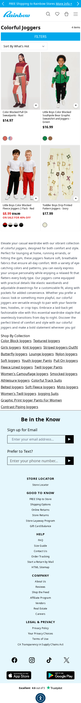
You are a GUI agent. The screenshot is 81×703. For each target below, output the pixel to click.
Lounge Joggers (41, 354)
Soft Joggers (10, 360)
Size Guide (40, 545)
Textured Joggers (46, 340)
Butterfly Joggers (14, 354)
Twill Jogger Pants (48, 367)
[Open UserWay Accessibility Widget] (40, 698)
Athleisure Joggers (15, 380)
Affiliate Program (40, 598)
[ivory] (45, 225)
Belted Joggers (12, 387)
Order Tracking (40, 556)
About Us (40, 581)
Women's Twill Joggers (18, 393)
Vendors (40, 603)
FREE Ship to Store (40, 499)
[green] (45, 138)
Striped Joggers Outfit (60, 347)
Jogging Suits (48, 393)
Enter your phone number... (34, 460)
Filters (40, 36)
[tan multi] (50, 138)
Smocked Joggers (63, 374)
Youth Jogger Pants (37, 360)
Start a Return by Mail (40, 562)
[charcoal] (21, 225)
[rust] (5, 138)
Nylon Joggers (66, 354)
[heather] (10, 225)
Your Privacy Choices (40, 633)
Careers (40, 614)
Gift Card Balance (40, 526)
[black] (16, 225)
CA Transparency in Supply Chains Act (40, 644)
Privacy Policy (40, 628)
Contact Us (40, 551)
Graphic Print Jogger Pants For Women (31, 400)
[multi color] (10, 138)
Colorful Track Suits (46, 380)
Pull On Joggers (66, 360)
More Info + (64, 4)
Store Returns (40, 515)
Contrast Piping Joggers (19, 407)
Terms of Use (40, 639)
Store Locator (40, 485)
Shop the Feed (40, 592)
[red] (5, 225)
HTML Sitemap (40, 567)
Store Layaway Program (40, 520)
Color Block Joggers (16, 340)
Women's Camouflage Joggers (24, 374)
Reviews (40, 587)
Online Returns (40, 510)
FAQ (40, 540)
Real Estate (40, 608)
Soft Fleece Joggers (40, 387)
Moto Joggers (67, 387)
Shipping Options (40, 504)
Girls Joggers (11, 347)
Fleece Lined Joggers (17, 367)
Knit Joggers (32, 347)
